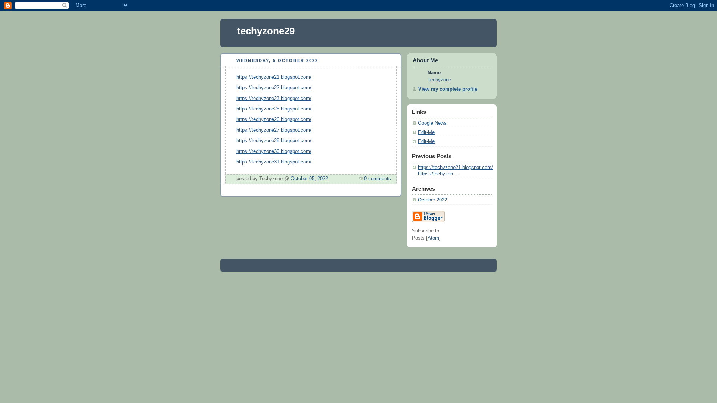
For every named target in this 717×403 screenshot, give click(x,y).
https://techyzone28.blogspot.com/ (273, 140)
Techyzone (439, 79)
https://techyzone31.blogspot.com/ (273, 162)
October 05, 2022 (309, 178)
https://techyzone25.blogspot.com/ (273, 109)
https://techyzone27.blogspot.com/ (273, 130)
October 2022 (432, 200)
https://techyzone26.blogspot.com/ (273, 119)
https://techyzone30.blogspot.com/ (273, 151)
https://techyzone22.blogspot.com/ (273, 87)
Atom (433, 238)
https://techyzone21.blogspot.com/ (273, 77)
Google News (432, 123)
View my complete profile (447, 89)
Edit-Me (426, 132)
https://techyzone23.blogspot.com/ (273, 98)
